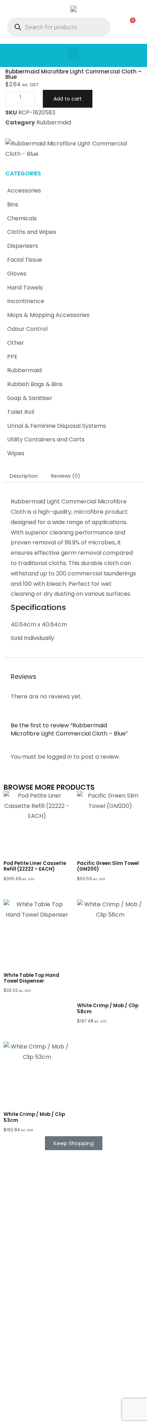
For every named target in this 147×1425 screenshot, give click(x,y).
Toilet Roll (20, 412)
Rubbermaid (24, 370)
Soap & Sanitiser (29, 398)
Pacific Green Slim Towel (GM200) (108, 866)
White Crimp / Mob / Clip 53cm (34, 1117)
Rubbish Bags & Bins (34, 384)
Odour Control (27, 329)
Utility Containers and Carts (46, 439)
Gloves (16, 274)
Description (24, 476)
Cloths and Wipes (31, 232)
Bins (12, 204)
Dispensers (22, 246)
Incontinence (25, 301)
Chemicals (22, 218)
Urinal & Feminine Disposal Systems (56, 426)
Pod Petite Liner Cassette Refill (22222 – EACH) (35, 866)
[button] (73, 53)
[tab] (24, 476)
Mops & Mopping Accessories (48, 315)
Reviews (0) (65, 476)
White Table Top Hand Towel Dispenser (31, 978)
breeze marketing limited (83, 1404)
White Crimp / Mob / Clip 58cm (107, 1008)
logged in (59, 757)
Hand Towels (25, 287)
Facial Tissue (24, 260)
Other (15, 343)
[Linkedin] (79, 1415)
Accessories (24, 190)
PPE (12, 357)
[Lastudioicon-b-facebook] (68, 1415)
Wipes (15, 453)
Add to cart (68, 98)
